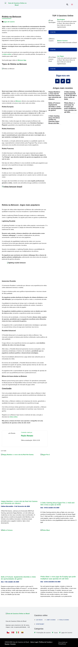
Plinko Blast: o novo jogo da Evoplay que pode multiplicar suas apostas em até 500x (58, 578)
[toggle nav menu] (72, 4)
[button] (67, 4)
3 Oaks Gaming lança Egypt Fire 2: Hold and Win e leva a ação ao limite (70, 95)
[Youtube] (68, 81)
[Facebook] (57, 81)
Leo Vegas (60, 56)
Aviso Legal (34, 642)
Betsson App (22, 60)
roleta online (7, 54)
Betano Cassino (62, 40)
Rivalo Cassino (64, 620)
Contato (13, 644)
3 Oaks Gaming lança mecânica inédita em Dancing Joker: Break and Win (54, 119)
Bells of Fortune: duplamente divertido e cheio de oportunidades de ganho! (55, 106)
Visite (53, 32)
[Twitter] (63, 81)
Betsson (18, 101)
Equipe (7, 644)
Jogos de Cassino (9, 22)
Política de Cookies (45, 642)
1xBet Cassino (50, 620)
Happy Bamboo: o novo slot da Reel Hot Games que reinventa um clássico (55, 95)
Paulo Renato (27, 436)
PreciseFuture (62, 644)
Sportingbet (61, 19)
